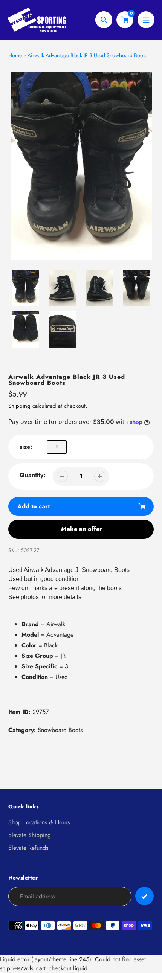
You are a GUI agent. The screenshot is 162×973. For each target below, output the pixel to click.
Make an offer (81, 529)
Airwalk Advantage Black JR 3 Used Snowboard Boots (87, 55)
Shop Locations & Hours (39, 822)
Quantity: (32, 475)
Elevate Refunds (28, 847)
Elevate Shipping (29, 835)
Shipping (19, 406)
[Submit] (144, 896)
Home (15, 55)
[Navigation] (146, 19)
